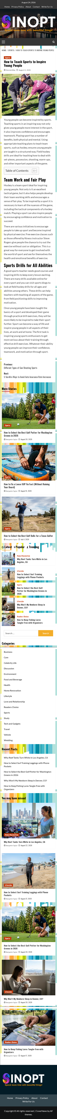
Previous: (20, 366)
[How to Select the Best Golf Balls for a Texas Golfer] (28, 514)
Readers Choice (22, 616)
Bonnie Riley (10, 70)
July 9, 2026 (25, 539)
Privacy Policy (17, 7)
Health (7, 685)
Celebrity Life (10, 663)
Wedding (8, 740)
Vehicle (7, 734)
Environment (10, 674)
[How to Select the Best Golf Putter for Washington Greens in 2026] (28, 411)
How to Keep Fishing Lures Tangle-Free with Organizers (30, 621)
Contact (36, 7)
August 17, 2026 (26, 1055)
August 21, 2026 (26, 898)
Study (6, 718)
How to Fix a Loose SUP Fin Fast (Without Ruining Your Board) (27, 486)
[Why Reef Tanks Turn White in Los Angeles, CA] (8, 558)
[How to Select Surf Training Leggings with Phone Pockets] (8, 573)
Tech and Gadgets (12, 723)
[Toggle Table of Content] (33, 170)
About (28, 7)
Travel (7, 729)
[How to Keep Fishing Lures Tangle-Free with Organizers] (8, 619)
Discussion (9, 668)
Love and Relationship (14, 701)
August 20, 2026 (26, 439)
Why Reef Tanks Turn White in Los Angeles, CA (32, 560)
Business (8, 652)
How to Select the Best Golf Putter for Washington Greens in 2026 (28, 434)
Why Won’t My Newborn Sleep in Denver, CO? (31, 606)
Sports (7, 57)
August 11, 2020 (25, 70)
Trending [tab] (33, 547)
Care (6, 657)
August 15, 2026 (26, 491)
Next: (27, 375)
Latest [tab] (8, 547)
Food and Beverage (13, 679)
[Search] (53, 41)
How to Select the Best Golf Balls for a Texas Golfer (28, 535)
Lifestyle (20, 571)
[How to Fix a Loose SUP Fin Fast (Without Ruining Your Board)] (28, 463)
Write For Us (47, 7)
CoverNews (41, 1111)
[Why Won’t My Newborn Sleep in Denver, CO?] (8, 604)
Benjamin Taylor (11, 439)
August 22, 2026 (26, 845)
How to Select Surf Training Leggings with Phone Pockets (30, 576)
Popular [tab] (20, 547)
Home (7, 7)
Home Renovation (23, 556)
